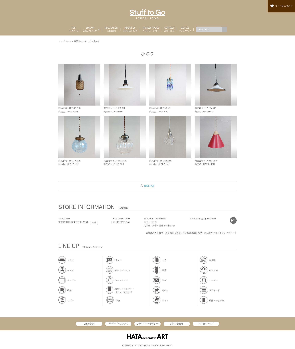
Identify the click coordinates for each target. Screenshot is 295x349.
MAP (94, 222)
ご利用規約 (89, 324)
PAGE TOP (149, 186)
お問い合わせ (176, 324)
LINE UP (90, 29)
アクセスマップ (205, 324)
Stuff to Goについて (118, 324)
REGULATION (111, 29)
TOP (73, 29)
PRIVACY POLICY (150, 29)
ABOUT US (130, 29)
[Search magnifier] (224, 29)
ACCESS (185, 29)
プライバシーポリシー (147, 324)
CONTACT (169, 29)
